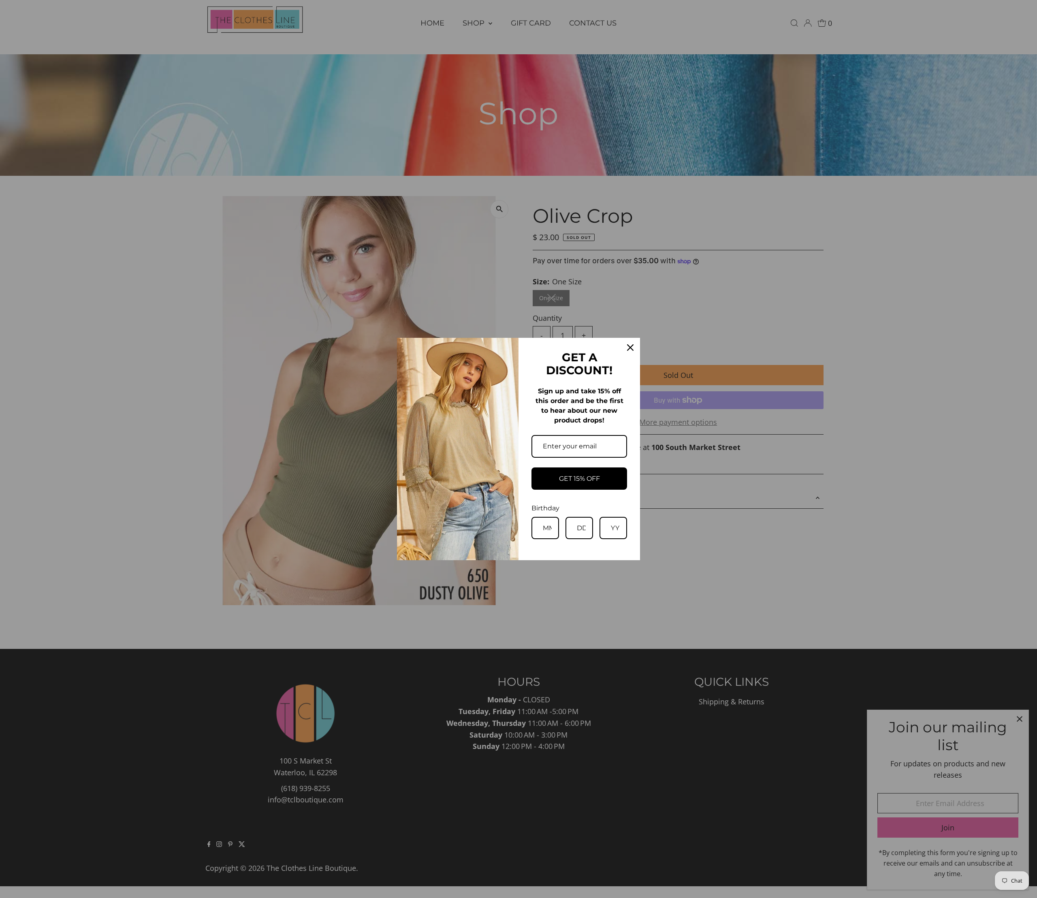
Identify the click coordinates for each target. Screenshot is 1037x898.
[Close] (630, 347)
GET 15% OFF (579, 478)
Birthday (545, 508)
